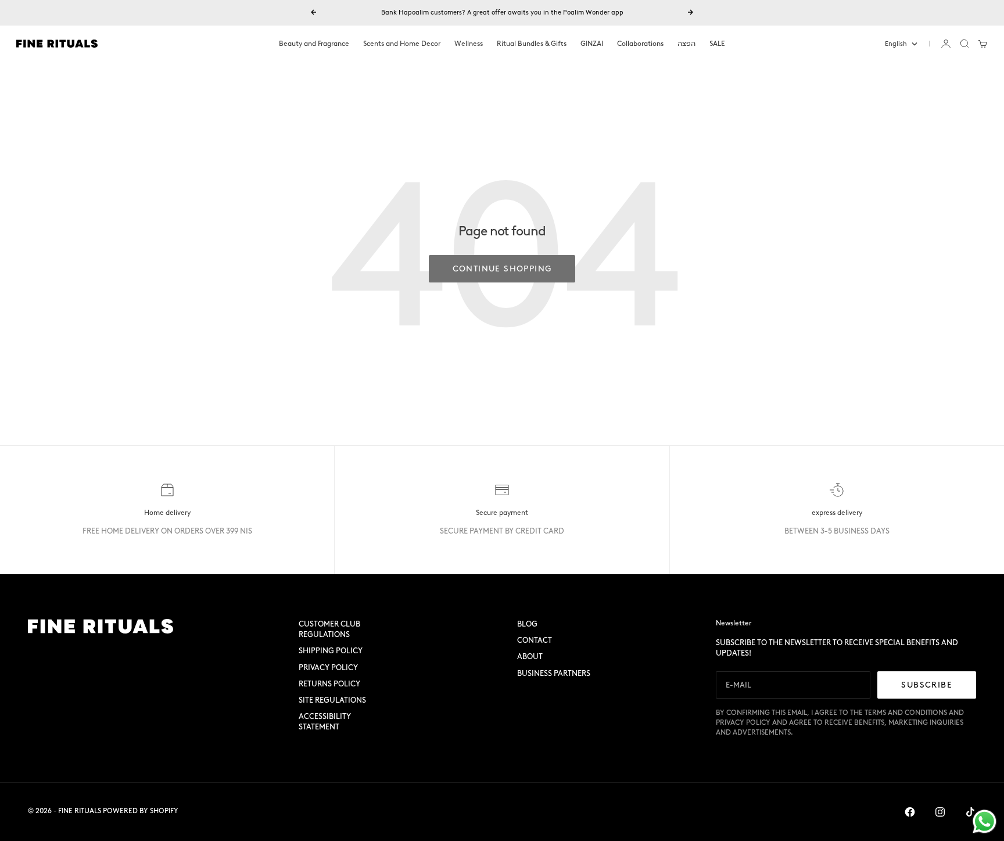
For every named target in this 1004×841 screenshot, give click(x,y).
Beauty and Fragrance (314, 44)
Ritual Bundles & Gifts (531, 44)
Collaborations (640, 44)
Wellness (468, 44)
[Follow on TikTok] (970, 812)
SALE (717, 44)
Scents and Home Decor (401, 44)
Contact (534, 640)
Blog (527, 624)
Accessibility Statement (325, 721)
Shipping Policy (331, 650)
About (530, 656)
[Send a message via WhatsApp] (984, 821)
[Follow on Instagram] (940, 812)
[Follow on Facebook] (910, 812)
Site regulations (332, 700)
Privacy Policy (328, 667)
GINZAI (591, 44)
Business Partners (553, 673)
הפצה (686, 44)
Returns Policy (329, 683)
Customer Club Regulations (329, 629)
